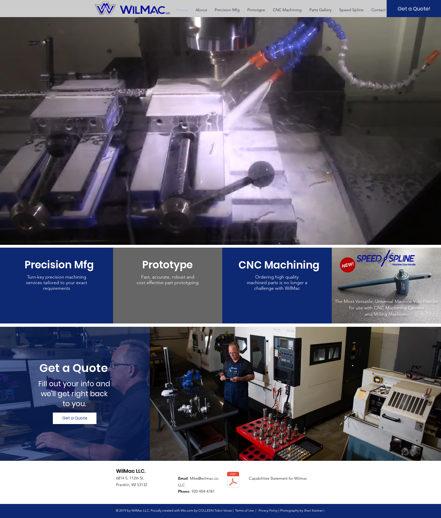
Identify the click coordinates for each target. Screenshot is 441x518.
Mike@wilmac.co (204, 478)
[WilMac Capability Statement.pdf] (233, 480)
